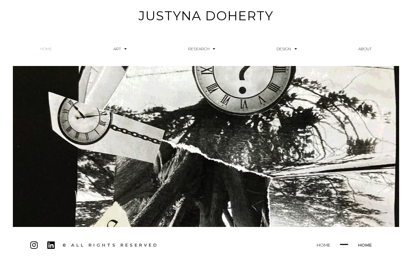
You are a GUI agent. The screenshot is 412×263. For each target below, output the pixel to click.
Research (199, 48)
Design (283, 48)
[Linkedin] (50, 245)
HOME (323, 245)
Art (117, 48)
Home (46, 48)
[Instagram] (34, 245)
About (365, 48)
